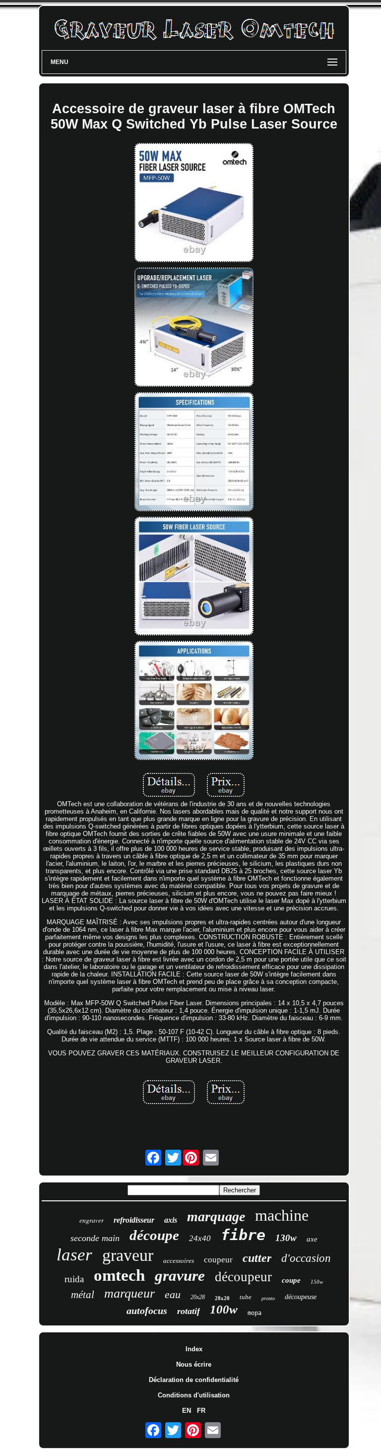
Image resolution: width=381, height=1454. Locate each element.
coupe (291, 1280)
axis (170, 1220)
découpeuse (301, 1297)
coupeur (218, 1259)
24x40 (200, 1238)
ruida (74, 1279)
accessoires (178, 1260)
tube (246, 1297)
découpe (154, 1235)
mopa (254, 1313)
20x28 (197, 1297)
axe (312, 1239)
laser (74, 1254)
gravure (180, 1275)
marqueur (129, 1293)
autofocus (147, 1310)
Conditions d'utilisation (194, 1395)
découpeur (243, 1276)
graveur (127, 1255)
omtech (119, 1275)
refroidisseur (134, 1220)
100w (224, 1309)
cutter (257, 1257)
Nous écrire (193, 1364)
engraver (91, 1220)
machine (282, 1215)
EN (186, 1410)
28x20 (222, 1298)
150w (317, 1282)
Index (194, 1349)
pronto (268, 1298)
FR (201, 1410)
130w (286, 1238)
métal (82, 1295)
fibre (243, 1235)
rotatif (188, 1311)
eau (173, 1294)
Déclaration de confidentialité (194, 1380)
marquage (216, 1216)
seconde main (95, 1238)
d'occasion (306, 1258)
